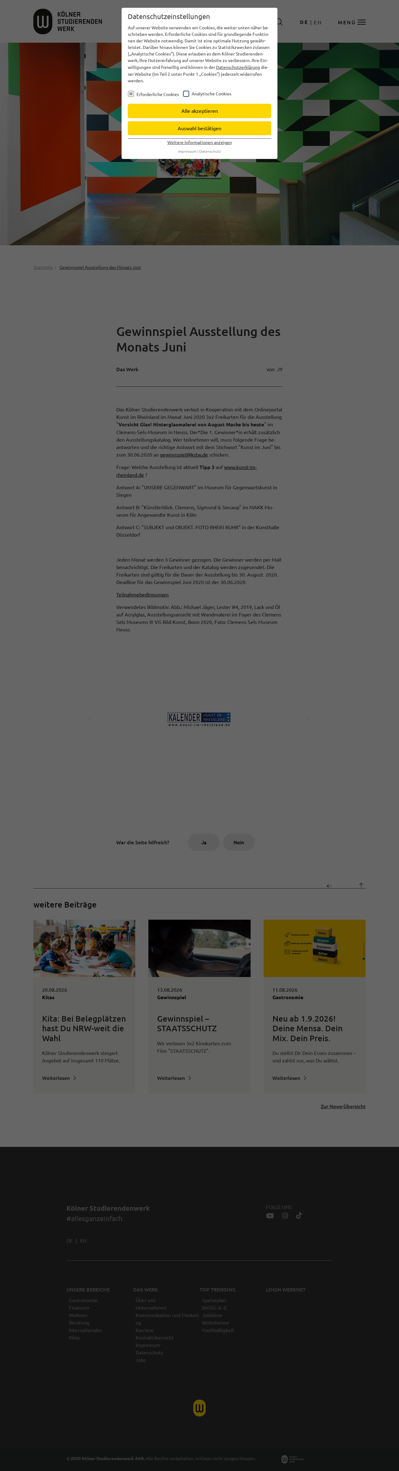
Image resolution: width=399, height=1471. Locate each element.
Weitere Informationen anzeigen (199, 142)
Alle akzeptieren (199, 111)
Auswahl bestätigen (199, 128)
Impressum (187, 151)
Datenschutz (210, 151)
